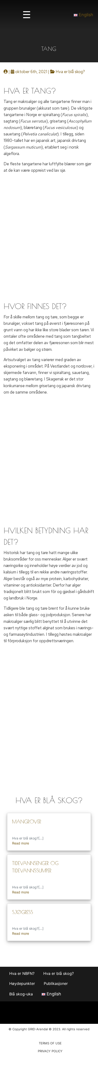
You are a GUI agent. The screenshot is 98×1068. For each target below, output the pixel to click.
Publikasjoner (56, 983)
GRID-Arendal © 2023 (44, 1029)
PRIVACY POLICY (50, 1051)
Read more (20, 843)
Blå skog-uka (21, 994)
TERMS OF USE (50, 1043)
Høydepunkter (22, 983)
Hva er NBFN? (21, 973)
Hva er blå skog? (70, 71)
